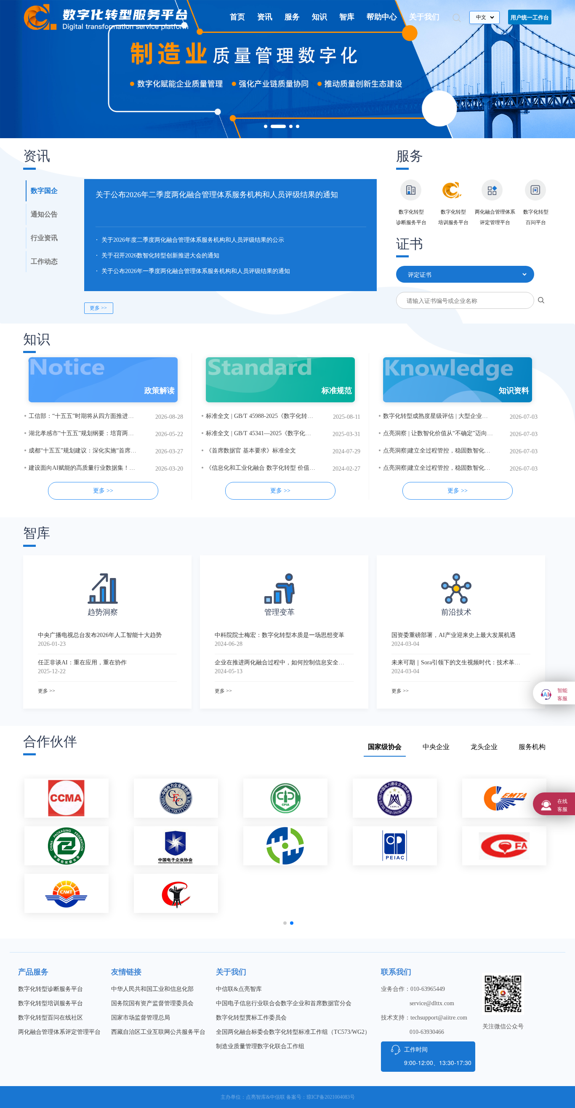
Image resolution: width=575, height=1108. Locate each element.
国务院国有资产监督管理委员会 (152, 1003)
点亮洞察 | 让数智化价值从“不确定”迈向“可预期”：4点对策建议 (465, 433)
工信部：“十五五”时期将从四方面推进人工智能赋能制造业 (105, 416)
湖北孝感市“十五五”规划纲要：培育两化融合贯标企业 (99, 433)
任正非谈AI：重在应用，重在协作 (82, 662)
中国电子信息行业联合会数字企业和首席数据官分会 (283, 1003)
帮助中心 (382, 17)
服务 (292, 17)
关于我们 (424, 17)
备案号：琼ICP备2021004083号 (320, 1097)
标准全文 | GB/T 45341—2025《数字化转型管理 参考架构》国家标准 (294, 433)
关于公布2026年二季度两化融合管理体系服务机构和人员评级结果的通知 (217, 194)
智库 (346, 17)
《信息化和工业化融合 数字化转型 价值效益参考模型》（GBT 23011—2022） (307, 468)
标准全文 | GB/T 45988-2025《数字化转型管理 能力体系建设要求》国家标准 (304, 416)
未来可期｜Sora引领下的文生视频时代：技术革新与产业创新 (456, 662)
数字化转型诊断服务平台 (50, 989)
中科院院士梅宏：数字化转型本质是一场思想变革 (279, 635)
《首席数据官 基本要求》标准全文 (251, 450)
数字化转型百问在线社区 (50, 1017)
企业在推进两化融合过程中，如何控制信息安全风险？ (279, 662)
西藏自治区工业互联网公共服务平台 (158, 1032)
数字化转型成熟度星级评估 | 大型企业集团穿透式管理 (453, 416)
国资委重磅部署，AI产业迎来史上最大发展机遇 (453, 635)
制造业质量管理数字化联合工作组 (260, 1046)
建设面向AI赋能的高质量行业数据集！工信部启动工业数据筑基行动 (117, 468)
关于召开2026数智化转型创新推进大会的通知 (160, 255)
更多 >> (98, 308)
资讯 (264, 17)
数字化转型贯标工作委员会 (251, 1017)
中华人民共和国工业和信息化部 (152, 989)
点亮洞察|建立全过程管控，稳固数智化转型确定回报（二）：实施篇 (472, 468)
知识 (319, 17)
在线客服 (562, 804)
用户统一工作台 (530, 17)
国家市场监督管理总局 (140, 1017)
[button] (265, 126)
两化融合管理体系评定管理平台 (59, 1032)
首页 (237, 17)
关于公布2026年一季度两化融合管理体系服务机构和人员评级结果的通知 (195, 271)
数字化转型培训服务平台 (50, 1003)
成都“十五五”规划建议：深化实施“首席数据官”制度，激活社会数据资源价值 (128, 450)
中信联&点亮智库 (239, 989)
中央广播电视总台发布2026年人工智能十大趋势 (100, 635)
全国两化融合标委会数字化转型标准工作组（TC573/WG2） (293, 1032)
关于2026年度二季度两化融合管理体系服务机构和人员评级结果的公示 (192, 240)
